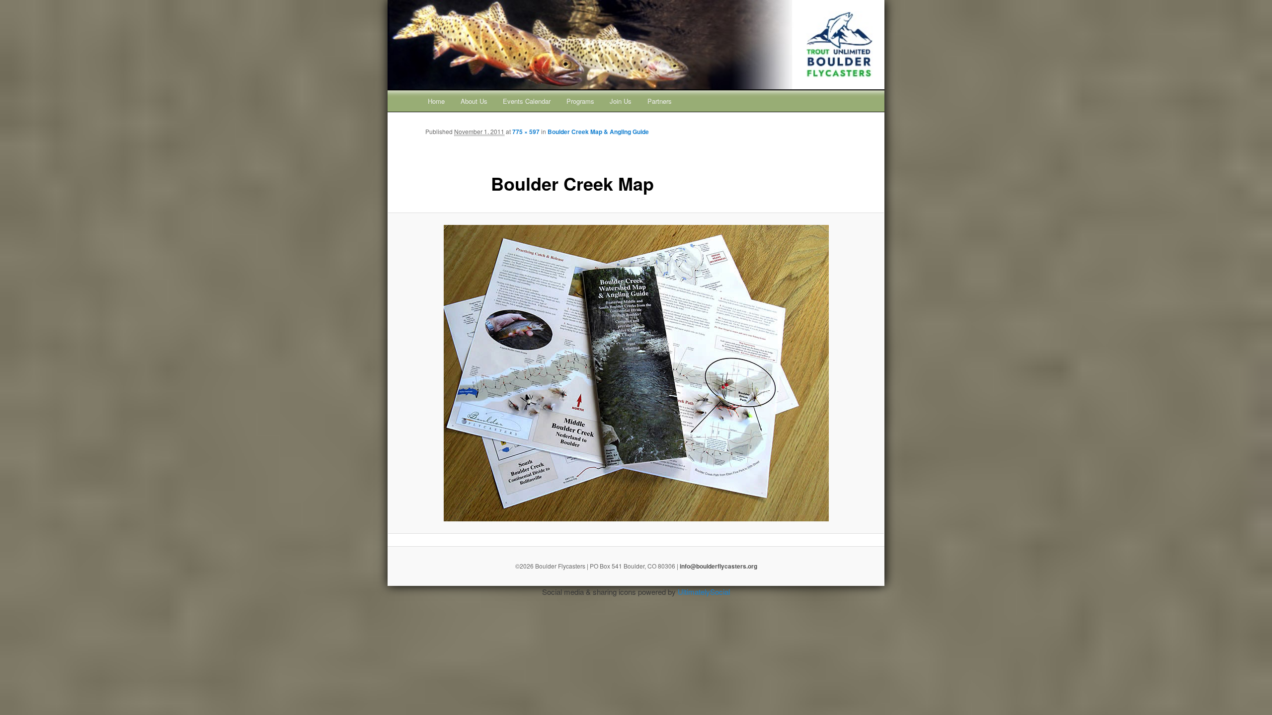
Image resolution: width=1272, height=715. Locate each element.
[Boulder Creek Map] (636, 373)
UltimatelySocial (704, 591)
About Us (474, 101)
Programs (580, 101)
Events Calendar (527, 101)
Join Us (621, 101)
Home (436, 101)
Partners (659, 101)
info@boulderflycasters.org (718, 566)
